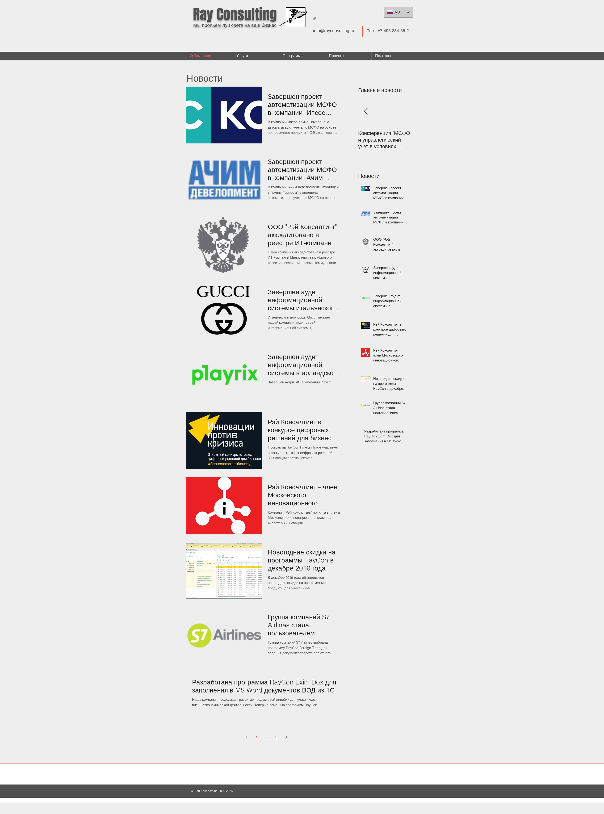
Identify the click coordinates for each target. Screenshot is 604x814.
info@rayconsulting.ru (333, 30)
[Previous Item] (366, 111)
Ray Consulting (235, 14)
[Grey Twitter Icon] (314, 18)
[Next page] (286, 737)
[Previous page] (246, 737)
